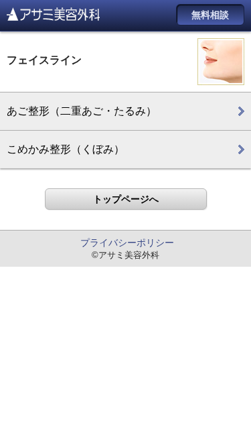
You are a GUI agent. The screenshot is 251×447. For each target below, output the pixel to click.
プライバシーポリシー (127, 242)
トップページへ (126, 199)
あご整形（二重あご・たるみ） (82, 111)
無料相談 (210, 14)
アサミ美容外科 (53, 14)
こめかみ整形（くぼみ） (65, 149)
